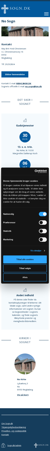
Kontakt (5, 434)
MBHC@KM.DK (23, 83)
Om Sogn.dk (7, 423)
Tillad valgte (25, 268)
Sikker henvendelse (15, 74)
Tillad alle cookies (25, 259)
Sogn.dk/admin (14, 445)
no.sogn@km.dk (33, 86)
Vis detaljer (35, 250)
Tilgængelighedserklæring (13, 427)
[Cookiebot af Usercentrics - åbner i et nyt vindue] (35, 171)
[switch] (43, 222)
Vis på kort (23, 394)
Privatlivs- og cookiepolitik (13, 430)
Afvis (25, 277)
